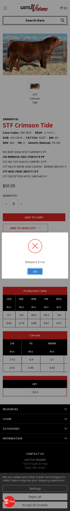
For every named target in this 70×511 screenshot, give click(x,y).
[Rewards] (9, 501)
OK (35, 271)
